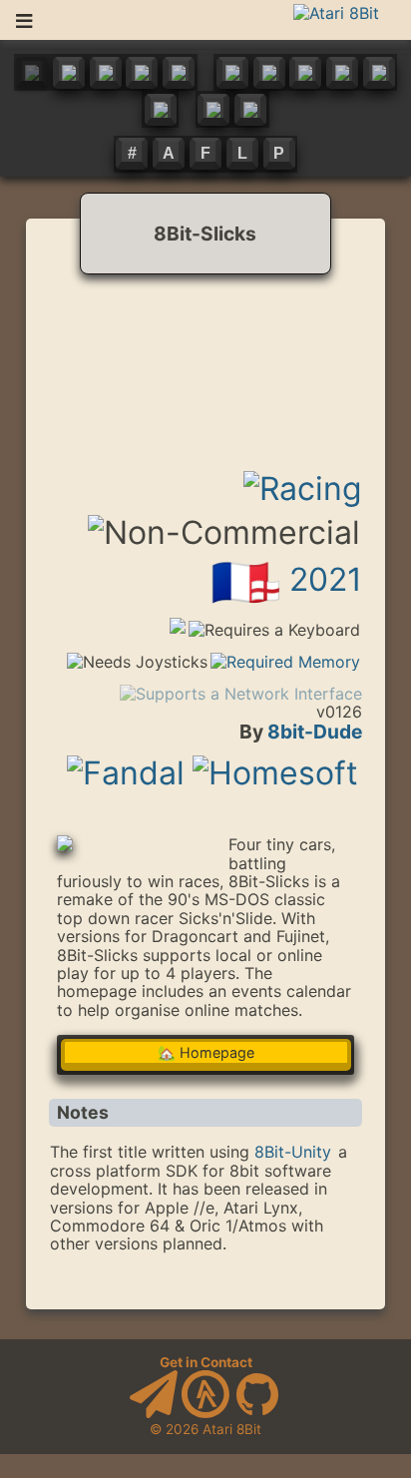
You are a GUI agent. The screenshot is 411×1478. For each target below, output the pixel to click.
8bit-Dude (314, 731)
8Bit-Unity (292, 1152)
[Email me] (154, 1413)
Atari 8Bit (232, 1429)
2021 (325, 579)
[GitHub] (257, 1413)
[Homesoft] (275, 760)
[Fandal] (126, 760)
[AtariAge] (205, 1413)
